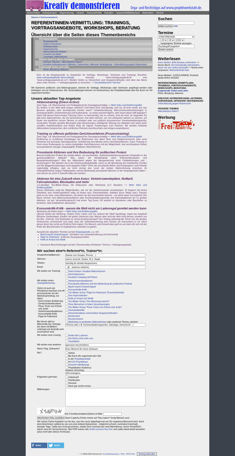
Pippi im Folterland (49, 237)
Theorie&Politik (94, 13)
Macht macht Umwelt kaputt (54, 234)
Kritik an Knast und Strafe (53, 239)
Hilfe (175, 26)
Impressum (114, 454)
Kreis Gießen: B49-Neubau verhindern (177, 62)
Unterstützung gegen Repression (174, 103)
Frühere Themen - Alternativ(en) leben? (63, 62)
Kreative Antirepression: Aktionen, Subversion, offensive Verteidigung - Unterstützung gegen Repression (95, 64)
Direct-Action (33, 13)
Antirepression (49, 13)
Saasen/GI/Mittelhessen (128, 13)
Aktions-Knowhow (52, 44)
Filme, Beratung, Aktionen (56, 69)
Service (160, 13)
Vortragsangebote (48, 17)
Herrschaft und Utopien (54, 51)
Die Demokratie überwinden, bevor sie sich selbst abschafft (179, 66)
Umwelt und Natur (52, 54)
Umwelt (80, 13)
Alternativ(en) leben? (168, 111)
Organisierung (66, 13)
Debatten (108, 13)
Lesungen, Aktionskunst (55, 57)
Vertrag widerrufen (147, 454)
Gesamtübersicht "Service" (108, 82)
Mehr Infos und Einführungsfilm (126, 105)
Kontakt (106, 454)
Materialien (147, 13)
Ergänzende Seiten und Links (173, 90)
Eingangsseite (50, 41)
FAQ (122, 454)
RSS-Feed (130, 454)
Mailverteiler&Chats (179, 70)
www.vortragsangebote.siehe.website (55, 77)
